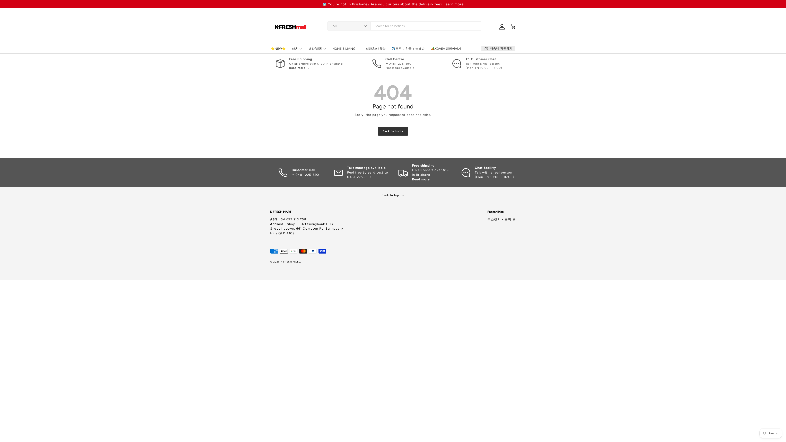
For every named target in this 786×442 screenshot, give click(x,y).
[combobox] (404, 26)
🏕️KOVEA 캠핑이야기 (446, 49)
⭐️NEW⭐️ (278, 49)
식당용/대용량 (375, 49)
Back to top (391, 195)
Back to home (393, 131)
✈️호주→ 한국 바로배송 (408, 49)
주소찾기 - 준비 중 (501, 219)
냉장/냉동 (315, 49)
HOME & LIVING (343, 49)
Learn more (454, 4)
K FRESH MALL (290, 261)
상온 (295, 49)
